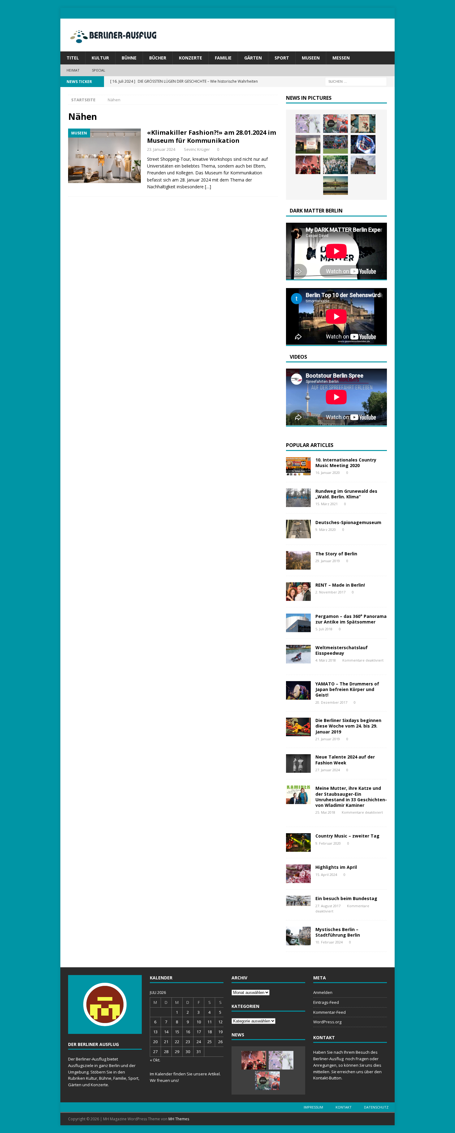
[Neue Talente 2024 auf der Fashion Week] (298, 763)
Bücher (157, 58)
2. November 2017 (330, 592)
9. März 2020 (325, 529)
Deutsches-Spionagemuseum (348, 522)
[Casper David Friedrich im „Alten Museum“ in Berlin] (363, 164)
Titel (73, 58)
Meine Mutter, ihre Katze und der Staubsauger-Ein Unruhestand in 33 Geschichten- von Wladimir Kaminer (351, 796)
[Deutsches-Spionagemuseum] (298, 529)
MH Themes (178, 1119)
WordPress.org (327, 1022)
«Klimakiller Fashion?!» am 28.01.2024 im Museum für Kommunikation (211, 136)
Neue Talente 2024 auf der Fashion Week (345, 759)
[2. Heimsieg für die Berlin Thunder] (363, 144)
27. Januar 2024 (327, 770)
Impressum (313, 1107)
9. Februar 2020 (328, 843)
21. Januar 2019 (327, 739)
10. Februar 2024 (329, 942)
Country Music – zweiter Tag (347, 836)
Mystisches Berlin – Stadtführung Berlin (337, 932)
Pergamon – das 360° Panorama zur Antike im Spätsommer (351, 619)
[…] (208, 187)
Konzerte (190, 58)
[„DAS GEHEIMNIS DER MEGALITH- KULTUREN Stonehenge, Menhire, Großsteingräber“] (308, 144)
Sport (282, 58)
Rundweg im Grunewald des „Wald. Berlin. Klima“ (346, 494)
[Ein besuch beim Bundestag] (298, 901)
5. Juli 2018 (323, 629)
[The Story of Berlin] (298, 560)
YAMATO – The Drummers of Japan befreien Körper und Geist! (347, 689)
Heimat (73, 70)
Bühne (129, 58)
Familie (223, 58)
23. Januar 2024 (161, 149)
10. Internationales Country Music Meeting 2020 (345, 462)
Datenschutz (376, 1107)
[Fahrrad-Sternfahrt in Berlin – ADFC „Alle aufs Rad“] (335, 164)
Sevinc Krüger (197, 149)
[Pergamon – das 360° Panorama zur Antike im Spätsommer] (298, 623)
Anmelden (322, 992)
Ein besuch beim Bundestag (346, 898)
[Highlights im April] (298, 873)
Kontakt (344, 1107)
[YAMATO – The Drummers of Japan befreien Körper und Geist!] (298, 690)
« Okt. (155, 1060)
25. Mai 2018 (325, 812)
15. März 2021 (326, 503)
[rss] (389, 13)
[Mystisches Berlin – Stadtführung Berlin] (298, 936)
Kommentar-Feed (329, 1012)
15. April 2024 (326, 874)
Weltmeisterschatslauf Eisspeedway (341, 650)
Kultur (100, 58)
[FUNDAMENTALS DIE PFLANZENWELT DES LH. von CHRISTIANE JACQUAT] (308, 123)
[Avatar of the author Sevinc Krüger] (105, 1019)
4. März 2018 (325, 660)
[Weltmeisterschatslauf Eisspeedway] (298, 654)
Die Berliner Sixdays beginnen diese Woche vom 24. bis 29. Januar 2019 (348, 725)
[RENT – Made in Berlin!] (298, 591)
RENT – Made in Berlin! (340, 585)
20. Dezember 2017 (331, 702)
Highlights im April (336, 867)
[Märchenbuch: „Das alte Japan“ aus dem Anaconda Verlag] (335, 123)
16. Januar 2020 (327, 472)
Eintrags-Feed (326, 1002)
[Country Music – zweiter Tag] (298, 842)
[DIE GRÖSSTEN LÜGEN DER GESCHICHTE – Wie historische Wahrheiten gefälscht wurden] (363, 123)
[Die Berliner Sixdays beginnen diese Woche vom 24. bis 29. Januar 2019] (298, 727)
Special (98, 70)
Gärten (253, 58)
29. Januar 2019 (327, 560)
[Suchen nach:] (356, 81)
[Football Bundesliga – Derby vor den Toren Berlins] (335, 144)
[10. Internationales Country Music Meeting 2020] (298, 466)
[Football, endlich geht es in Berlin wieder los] (308, 164)
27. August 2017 (327, 905)
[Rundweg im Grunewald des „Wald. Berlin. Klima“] (298, 497)
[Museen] (104, 156)
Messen (341, 58)
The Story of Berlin (336, 554)
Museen (311, 58)
